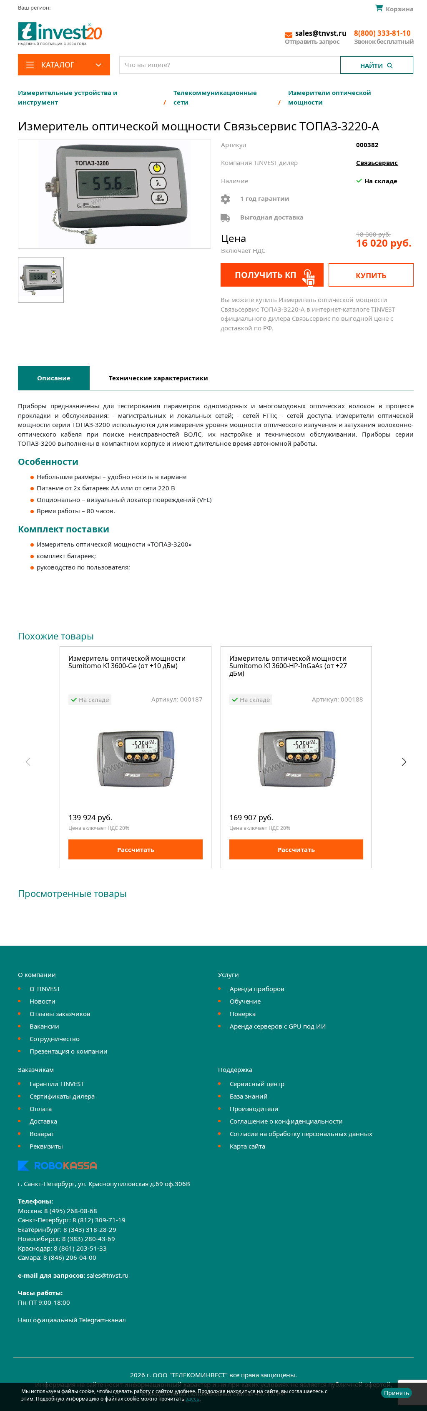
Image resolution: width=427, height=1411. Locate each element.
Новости (42, 1001)
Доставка (43, 1121)
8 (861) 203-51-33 (80, 1248)
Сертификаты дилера (62, 1096)
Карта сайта (247, 1146)
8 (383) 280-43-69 (88, 1238)
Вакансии (44, 1026)
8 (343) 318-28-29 (89, 1229)
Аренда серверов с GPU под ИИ (278, 1026)
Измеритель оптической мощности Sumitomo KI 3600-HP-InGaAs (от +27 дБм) (288, 666)
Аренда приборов (257, 988)
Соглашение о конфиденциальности (286, 1121)
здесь (192, 1398)
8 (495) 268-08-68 (70, 1210)
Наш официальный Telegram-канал (72, 1320)
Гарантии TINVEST (57, 1083)
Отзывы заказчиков (60, 1013)
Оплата (41, 1108)
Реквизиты (46, 1146)
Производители (254, 1108)
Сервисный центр (257, 1083)
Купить (371, 275)
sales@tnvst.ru (107, 1275)
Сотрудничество (55, 1038)
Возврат (42, 1133)
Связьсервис (377, 162)
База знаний (249, 1096)
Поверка (243, 1013)
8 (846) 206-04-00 (69, 1257)
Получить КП (265, 274)
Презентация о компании (69, 1051)
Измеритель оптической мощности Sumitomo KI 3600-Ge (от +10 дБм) (127, 662)
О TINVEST (45, 988)
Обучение (245, 1001)
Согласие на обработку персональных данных (301, 1133)
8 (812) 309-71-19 (99, 1220)
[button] (403, 762)
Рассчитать (135, 849)
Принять (396, 1393)
